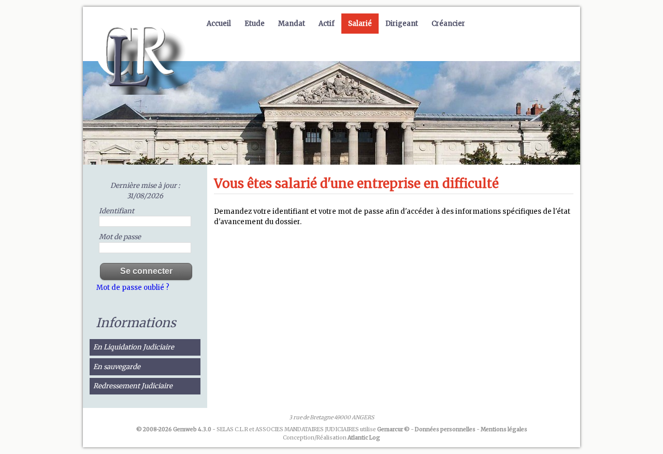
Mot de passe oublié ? (132, 287)
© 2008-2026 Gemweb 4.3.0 (173, 429)
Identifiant (116, 211)
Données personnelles (445, 429)
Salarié (360, 23)
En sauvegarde (116, 366)
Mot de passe (120, 236)
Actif (327, 23)
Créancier (448, 23)
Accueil (219, 23)
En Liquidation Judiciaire (133, 347)
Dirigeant (401, 23)
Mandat (291, 23)
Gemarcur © (393, 429)
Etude (254, 23)
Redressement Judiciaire (132, 386)
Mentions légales (504, 429)
